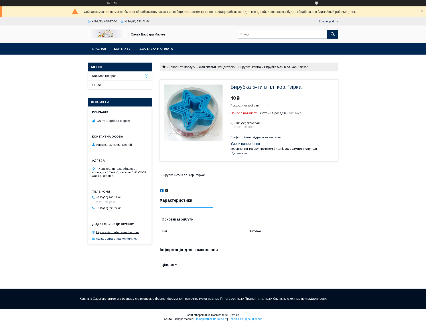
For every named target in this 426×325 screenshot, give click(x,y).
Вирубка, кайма (250, 67)
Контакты (122, 48)
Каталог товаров (104, 76)
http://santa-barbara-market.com (117, 232)
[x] (166, 191)
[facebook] (162, 191)
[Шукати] (332, 34)
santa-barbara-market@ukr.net (116, 238)
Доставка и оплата (156, 48)
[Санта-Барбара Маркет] (107, 37)
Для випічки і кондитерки (217, 67)
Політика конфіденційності (245, 319)
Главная (99, 48)
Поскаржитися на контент (211, 319)
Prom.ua (234, 315)
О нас (96, 85)
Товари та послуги (182, 67)
